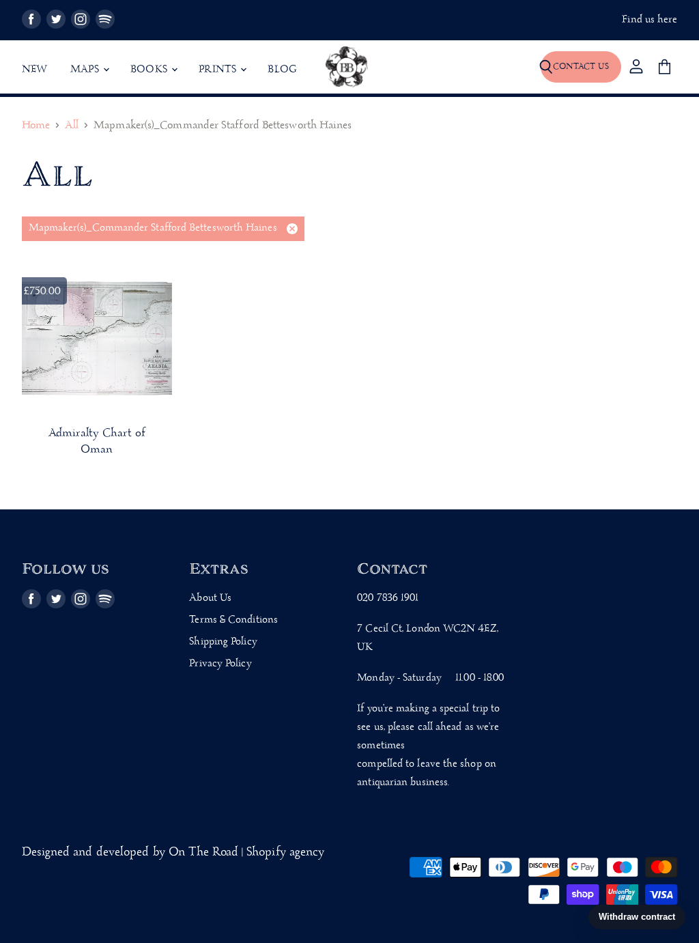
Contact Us (581, 66)
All (72, 126)
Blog (282, 69)
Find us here (649, 20)
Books (150, 69)
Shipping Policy (223, 642)
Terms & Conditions (233, 620)
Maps (86, 69)
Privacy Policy (220, 663)
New (35, 69)
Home (36, 126)
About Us (210, 598)
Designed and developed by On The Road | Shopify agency (173, 852)
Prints (219, 69)
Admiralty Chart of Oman (96, 441)
